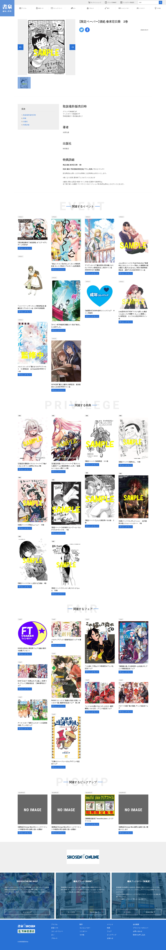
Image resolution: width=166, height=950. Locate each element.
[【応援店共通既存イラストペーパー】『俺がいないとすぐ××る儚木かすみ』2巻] (32, 443)
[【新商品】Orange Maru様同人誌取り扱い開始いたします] (133, 813)
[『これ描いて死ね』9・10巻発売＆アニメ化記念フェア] (100, 645)
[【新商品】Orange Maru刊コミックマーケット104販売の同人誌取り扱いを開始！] (66, 813)
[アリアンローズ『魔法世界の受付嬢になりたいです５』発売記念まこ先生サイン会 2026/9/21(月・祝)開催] (100, 245)
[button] (20, 47)
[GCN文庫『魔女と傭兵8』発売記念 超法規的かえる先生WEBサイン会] (66, 365)
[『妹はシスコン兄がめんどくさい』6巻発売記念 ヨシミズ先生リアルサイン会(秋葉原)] (66, 243)
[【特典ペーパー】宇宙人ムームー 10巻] (32, 503)
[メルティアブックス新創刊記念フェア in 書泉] (66, 632)
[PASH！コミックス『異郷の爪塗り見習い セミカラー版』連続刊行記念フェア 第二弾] (66, 680)
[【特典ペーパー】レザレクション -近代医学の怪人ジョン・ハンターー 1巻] (133, 500)
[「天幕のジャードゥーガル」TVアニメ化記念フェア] (66, 741)
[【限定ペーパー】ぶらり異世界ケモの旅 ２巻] (100, 500)
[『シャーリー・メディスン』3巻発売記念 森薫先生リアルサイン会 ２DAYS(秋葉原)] (32, 284)
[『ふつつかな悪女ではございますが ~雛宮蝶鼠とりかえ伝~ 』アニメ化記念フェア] (100, 696)
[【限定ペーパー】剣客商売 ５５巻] (100, 440)
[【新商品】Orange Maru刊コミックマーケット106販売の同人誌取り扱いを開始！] (32, 813)
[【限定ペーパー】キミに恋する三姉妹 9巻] (32, 562)
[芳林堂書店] (26, 931)
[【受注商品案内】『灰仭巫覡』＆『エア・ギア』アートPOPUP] (32, 233)
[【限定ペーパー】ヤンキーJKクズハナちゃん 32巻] (66, 567)
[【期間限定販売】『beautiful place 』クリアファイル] (100, 809)
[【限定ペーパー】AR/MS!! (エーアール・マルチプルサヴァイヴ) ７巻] (66, 507)
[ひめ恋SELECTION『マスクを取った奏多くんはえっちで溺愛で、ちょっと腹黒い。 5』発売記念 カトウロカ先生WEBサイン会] (133, 302)
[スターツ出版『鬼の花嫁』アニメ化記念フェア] (133, 696)
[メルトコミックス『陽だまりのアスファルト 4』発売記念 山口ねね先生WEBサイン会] (32, 347)
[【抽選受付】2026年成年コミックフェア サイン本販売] (100, 299)
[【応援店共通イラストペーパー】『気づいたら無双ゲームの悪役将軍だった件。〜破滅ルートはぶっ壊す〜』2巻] (66, 444)
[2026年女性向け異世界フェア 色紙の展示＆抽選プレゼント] (32, 637)
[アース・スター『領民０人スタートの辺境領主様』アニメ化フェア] (32, 713)
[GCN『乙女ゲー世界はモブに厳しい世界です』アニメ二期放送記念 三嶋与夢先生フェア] (32, 675)
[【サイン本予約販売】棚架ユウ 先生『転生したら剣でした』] (66, 304)
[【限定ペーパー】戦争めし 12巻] (133, 441)
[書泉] (26, 925)
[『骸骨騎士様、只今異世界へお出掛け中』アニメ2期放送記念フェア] (133, 645)
